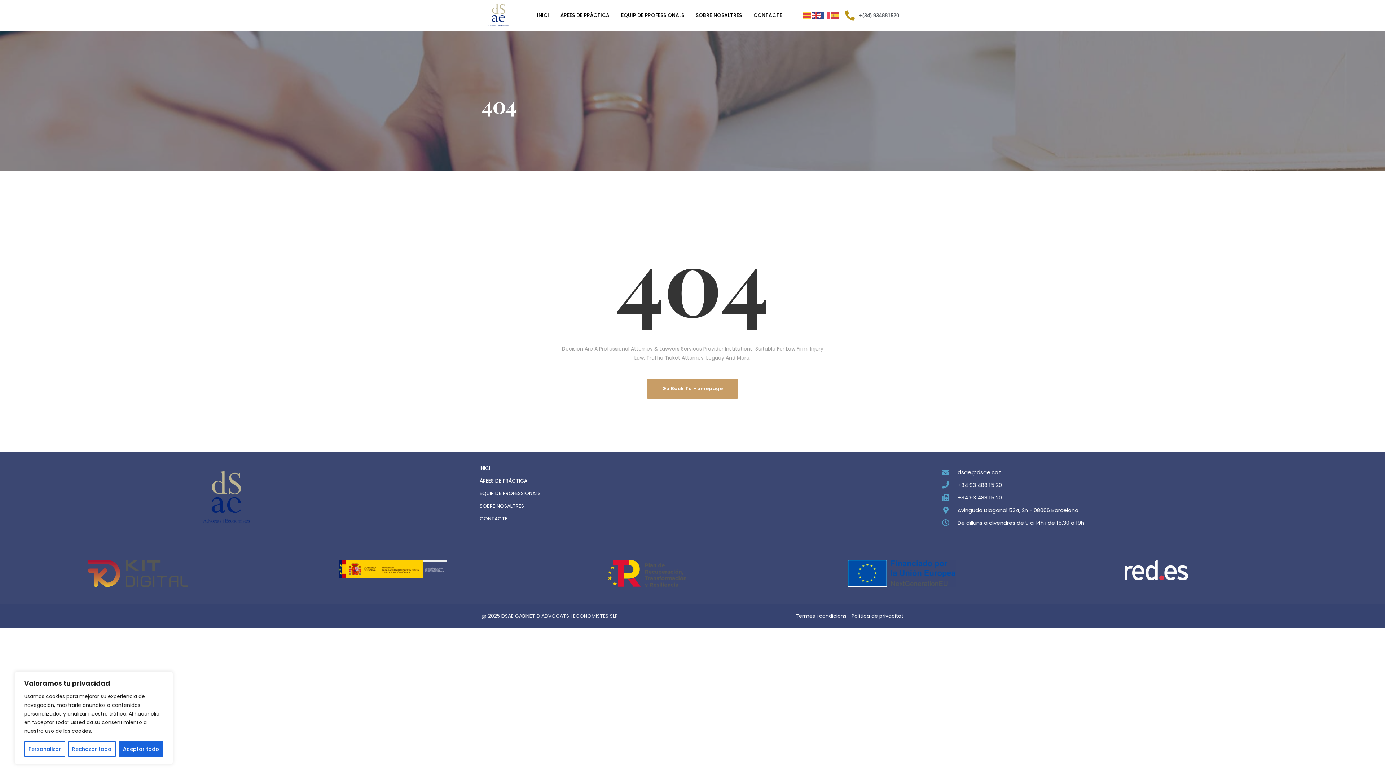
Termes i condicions (821, 616)
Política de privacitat (877, 616)
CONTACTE (493, 518)
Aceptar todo (141, 749)
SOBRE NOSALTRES (502, 506)
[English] (816, 15)
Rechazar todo (91, 749)
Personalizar (44, 749)
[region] (93, 718)
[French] (826, 15)
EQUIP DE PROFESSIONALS (510, 493)
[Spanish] (835, 15)
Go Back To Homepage (692, 388)
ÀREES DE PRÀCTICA (503, 480)
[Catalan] (807, 15)
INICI (485, 468)
